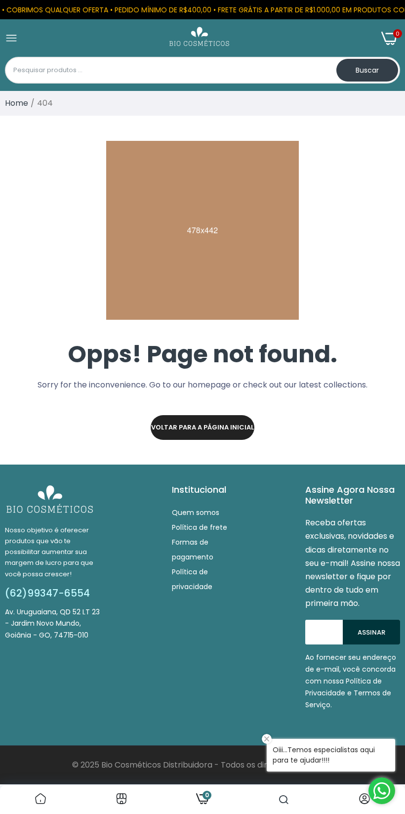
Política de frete (199, 527)
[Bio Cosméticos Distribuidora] (199, 38)
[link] (40, 800)
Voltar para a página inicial (202, 427)
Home (16, 103)
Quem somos (195, 512)
